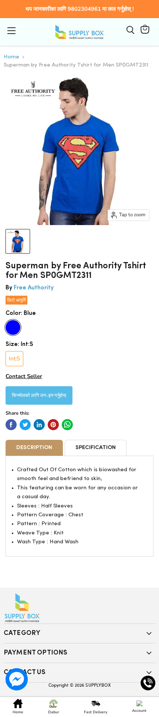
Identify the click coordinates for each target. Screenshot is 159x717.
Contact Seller (24, 376)
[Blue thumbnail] (18, 241)
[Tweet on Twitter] (25, 424)
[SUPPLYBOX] (79, 607)
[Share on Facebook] (11, 424)
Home (11, 57)
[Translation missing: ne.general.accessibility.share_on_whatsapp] (67, 424)
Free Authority (34, 288)
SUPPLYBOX (98, 685)
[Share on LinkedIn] (39, 424)
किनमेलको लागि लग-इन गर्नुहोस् (39, 394)
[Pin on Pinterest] (53, 424)
